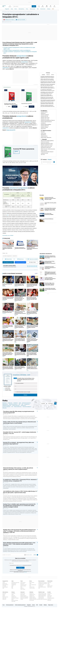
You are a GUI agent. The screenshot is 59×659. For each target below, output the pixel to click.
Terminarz (44, 159)
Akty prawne (23, 592)
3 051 (35, 554)
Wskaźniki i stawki (41, 592)
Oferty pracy (49, 600)
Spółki (30, 583)
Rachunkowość (5, 583)
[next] (37, 554)
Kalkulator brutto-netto (44, 116)
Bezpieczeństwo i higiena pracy (46, 137)
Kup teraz (14, 106)
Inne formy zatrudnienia (6, 406)
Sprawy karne (23, 583)
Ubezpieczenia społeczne (13, 404)
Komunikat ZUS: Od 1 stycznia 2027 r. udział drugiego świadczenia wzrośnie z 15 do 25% (48, 82)
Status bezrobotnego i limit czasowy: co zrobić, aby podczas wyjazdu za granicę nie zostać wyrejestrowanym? (48, 87)
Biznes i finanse (32, 582)
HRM (22, 404)
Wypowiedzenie (5, 404)
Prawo (48, 583)
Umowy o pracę (43, 133)
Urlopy (12, 585)
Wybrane (52, 74)
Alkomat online (43, 128)
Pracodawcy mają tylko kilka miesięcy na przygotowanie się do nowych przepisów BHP (47, 77)
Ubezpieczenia (23, 405)
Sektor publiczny (5, 592)
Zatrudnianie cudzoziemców (46, 253)
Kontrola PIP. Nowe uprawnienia (23, 149)
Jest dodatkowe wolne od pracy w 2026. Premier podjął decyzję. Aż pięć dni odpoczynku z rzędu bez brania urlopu (47, 93)
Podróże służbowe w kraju (42, 593)
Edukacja (13, 592)
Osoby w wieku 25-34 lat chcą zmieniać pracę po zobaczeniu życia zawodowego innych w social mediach (47, 79)
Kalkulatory (44, 110)
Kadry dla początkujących (27, 406)
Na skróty (49, 592)
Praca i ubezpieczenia (33, 584)
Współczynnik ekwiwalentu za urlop (47, 143)
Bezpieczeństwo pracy (18, 406)
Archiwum (48, 594)
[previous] (25, 554)
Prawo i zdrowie (23, 589)
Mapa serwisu (50, 604)
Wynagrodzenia (43, 134)
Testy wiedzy (13, 601)
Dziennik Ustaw (23, 593)
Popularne (43, 74)
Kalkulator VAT (32, 595)
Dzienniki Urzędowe (23, 595)
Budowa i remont (49, 585)
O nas (3, 604)
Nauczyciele (13, 595)
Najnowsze (48, 74)
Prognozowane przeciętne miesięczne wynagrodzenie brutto (47, 152)
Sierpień (49, 159)
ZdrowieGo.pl (49, 593)
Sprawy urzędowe (23, 585)
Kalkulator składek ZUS (45, 125)
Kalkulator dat (43, 113)
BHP (19, 404)
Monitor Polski (23, 594)
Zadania (4, 595)
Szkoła (12, 594)
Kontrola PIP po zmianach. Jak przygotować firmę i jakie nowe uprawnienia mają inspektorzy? (48, 85)
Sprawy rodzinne (23, 582)
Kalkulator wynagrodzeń (45, 114)
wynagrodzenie (21, 56)
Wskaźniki (44, 139)
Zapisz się (20, 567)
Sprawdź (16, 152)
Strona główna (5, 11)
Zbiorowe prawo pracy (16, 405)
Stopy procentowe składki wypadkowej (47, 140)
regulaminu (20, 565)
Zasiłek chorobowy (44, 150)
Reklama (45, 604)
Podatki (4, 582)
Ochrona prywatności (9, 604)
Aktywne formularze (46, 130)
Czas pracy (43, 131)
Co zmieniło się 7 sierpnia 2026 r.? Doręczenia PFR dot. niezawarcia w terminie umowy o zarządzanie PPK (48, 90)
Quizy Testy (43, 154)
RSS (37, 604)
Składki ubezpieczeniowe (42, 595)
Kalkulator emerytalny (44, 127)
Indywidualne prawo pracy (7, 405)
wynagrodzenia (24, 61)
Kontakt (40, 604)
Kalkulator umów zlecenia (45, 117)
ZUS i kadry (4, 585)
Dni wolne (42, 195)
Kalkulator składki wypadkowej (46, 124)
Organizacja (4, 593)
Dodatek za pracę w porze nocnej (46, 146)
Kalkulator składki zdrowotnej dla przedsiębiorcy (46, 122)
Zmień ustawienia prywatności (20, 604)
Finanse (48, 584)
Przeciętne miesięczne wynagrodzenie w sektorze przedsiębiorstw (16, 50)
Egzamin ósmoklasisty (15, 600)
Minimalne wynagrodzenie (42, 594)
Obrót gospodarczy (5, 584)
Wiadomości (12, 11)
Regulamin (29, 604)
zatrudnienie (13, 188)
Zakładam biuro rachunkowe (42, 582)
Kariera (33, 604)
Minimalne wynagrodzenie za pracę (47, 144)
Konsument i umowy (23, 584)
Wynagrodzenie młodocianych (46, 147)
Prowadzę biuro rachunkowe (42, 583)
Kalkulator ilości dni (32, 594)
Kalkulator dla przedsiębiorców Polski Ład (48, 120)
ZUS (12, 406)
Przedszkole (13, 593)
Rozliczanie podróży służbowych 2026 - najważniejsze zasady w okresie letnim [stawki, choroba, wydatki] (47, 103)
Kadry (8, 11)
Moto (30, 585)
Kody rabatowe (49, 595)
